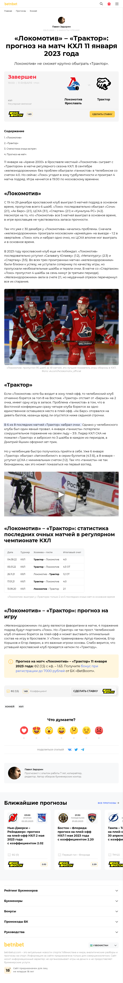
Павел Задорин (61, 26)
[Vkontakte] (69, 749)
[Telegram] (82, 749)
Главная (8, 11)
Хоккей (33, 11)
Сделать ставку (102, 114)
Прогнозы (21, 11)
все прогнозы (107, 803)
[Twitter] (76, 749)
